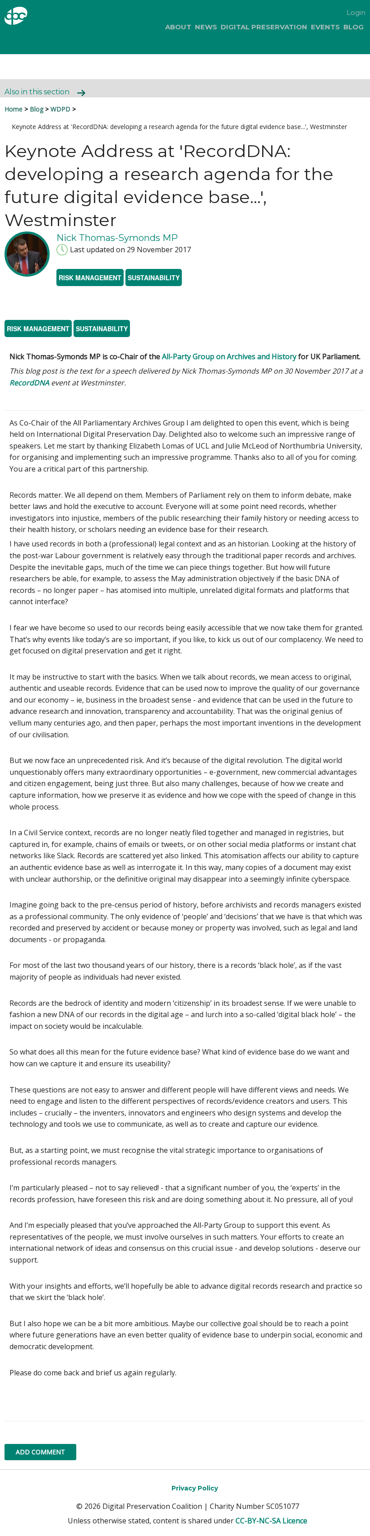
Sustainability (154, 277)
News (206, 27)
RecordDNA (29, 383)
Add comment (40, 1452)
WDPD (60, 109)
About (178, 27)
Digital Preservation (264, 27)
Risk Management (90, 277)
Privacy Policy (194, 1488)
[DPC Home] (31, 17)
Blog (353, 27)
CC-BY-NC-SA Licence (271, 1521)
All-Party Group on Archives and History (229, 356)
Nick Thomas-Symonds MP (117, 237)
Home (14, 109)
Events (325, 27)
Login (356, 12)
